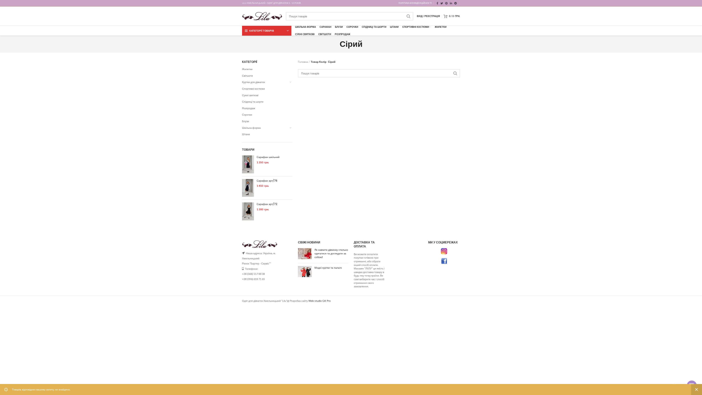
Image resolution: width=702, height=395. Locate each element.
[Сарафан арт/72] (248, 211)
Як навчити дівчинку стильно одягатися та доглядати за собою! (331, 253)
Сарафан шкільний (268, 157)
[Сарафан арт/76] (248, 188)
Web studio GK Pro (319, 300)
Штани (246, 134)
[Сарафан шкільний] (248, 164)
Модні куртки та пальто (328, 268)
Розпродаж (248, 108)
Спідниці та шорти (252, 101)
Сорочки (247, 114)
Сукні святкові (250, 95)
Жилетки (247, 69)
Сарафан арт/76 (267, 181)
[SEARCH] (408, 16)
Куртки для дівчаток (253, 82)
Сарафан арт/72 (267, 204)
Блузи (245, 121)
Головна (303, 61)
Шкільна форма (251, 127)
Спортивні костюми (253, 88)
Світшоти (247, 75)
